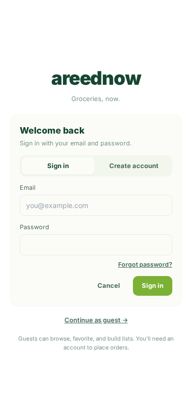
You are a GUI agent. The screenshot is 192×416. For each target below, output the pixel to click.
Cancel (108, 285)
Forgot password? (145, 264)
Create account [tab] (134, 166)
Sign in (152, 285)
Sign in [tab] (58, 166)
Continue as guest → (96, 320)
